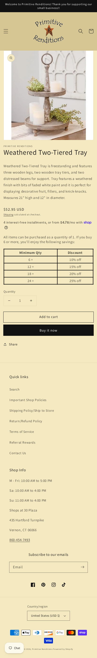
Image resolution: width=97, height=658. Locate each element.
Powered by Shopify (63, 649)
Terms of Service (21, 432)
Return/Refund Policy (25, 421)
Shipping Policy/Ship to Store (31, 410)
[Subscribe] (82, 567)
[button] (6, 31)
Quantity (9, 292)
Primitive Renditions (42, 649)
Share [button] (13, 344)
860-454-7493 (19, 540)
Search (14, 389)
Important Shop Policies (28, 400)
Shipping (8, 214)
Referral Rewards (22, 442)
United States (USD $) (45, 616)
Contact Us (17, 453)
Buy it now (48, 330)
